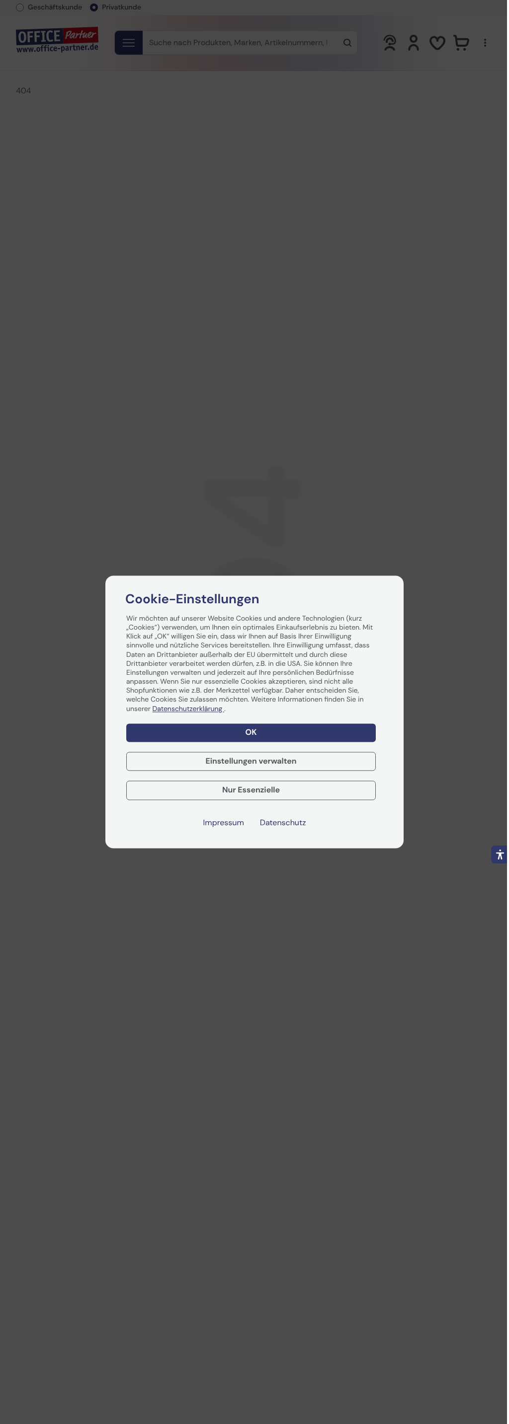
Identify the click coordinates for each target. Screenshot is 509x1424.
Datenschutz (283, 823)
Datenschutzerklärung (188, 709)
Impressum (223, 823)
